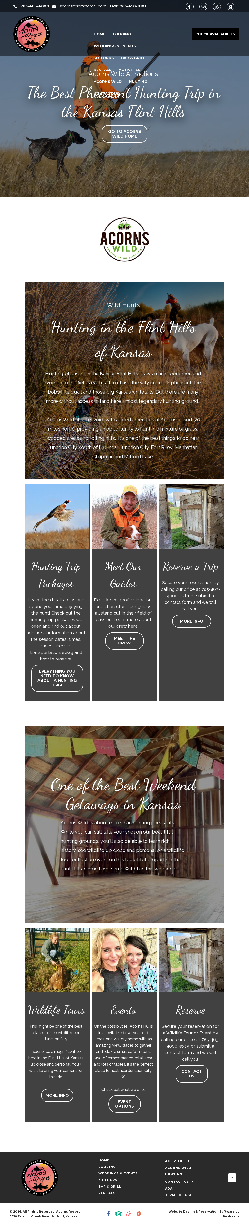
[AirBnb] (219, 6)
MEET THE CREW (124, 641)
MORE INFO (191, 621)
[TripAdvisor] (205, 6)
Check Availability (215, 34)
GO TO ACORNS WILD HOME (124, 134)
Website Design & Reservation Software (202, 1211)
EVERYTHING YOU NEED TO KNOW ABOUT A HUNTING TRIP (57, 678)
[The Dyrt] (233, 6)
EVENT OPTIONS (124, 1104)
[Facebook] (192, 6)
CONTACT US (191, 1073)
